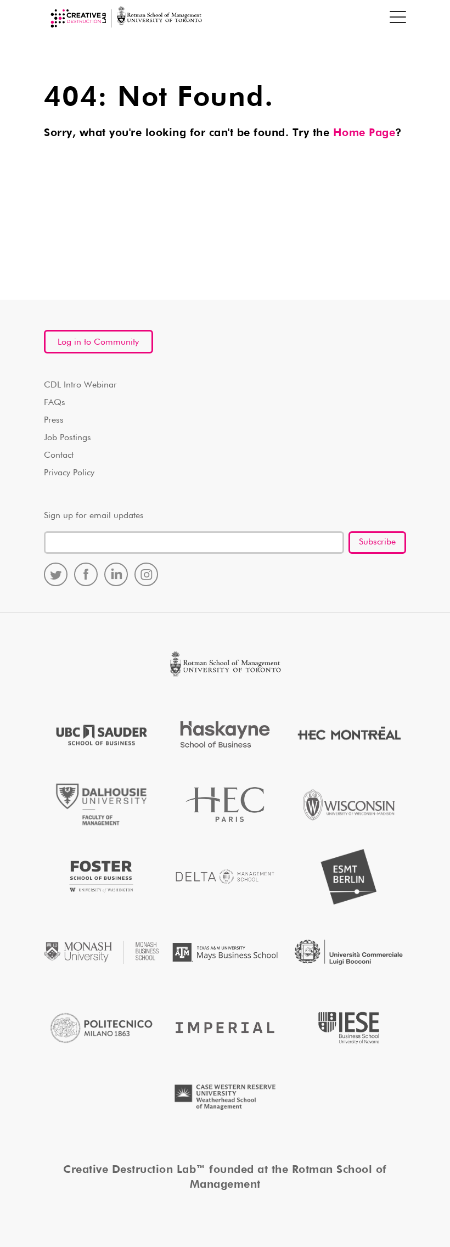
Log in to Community (98, 342)
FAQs (54, 402)
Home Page (364, 132)
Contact (59, 455)
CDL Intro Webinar (80, 385)
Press (54, 420)
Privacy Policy (69, 473)
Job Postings (67, 438)
